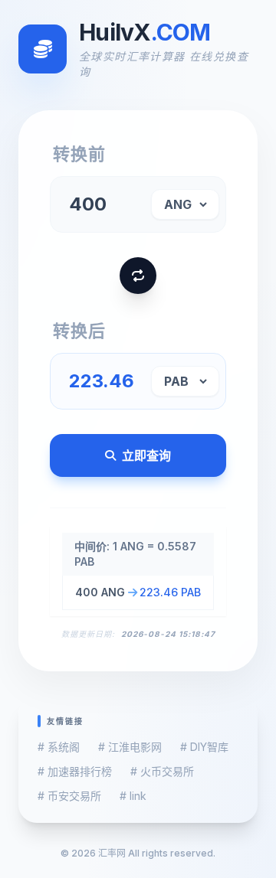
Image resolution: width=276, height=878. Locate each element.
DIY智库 (204, 746)
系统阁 (59, 746)
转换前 (79, 154)
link (133, 795)
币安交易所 (69, 795)
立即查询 (146, 455)
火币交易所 (162, 771)
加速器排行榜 (75, 771)
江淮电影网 (130, 746)
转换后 (79, 331)
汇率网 (112, 853)
